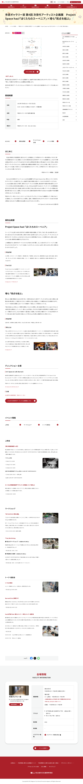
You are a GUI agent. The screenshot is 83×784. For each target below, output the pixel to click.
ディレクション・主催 (37, 141)
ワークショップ (27, 425)
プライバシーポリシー (66, 763)
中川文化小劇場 (66, 92)
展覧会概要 (22, 141)
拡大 (55, 1)
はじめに (7, 141)
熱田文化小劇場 (66, 85)
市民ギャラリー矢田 (67, 106)
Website (14, 281)
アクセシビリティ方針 (33, 766)
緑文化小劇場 (65, 78)
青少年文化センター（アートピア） (68, 42)
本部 (64, 120)
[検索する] (68, 2)
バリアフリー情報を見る (53, 735)
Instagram (7, 281)
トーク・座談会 (46, 425)
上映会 (7, 425)
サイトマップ (52, 766)
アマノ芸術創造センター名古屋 (68, 37)
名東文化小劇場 (66, 64)
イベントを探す (13, 26)
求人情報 (43, 766)
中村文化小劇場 (66, 46)
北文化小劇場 (65, 74)
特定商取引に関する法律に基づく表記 (48, 763)
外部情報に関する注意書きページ (27, 763)
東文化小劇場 (65, 81)
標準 (51, 1)
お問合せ (13, 763)
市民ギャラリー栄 (66, 102)
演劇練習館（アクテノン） (68, 109)
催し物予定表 (51, 701)
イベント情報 (50, 141)
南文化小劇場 (65, 50)
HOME (6, 26)
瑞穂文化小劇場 (66, 95)
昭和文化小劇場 (66, 99)
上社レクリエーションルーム (68, 67)
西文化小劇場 (65, 53)
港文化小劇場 (65, 57)
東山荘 (64, 113)
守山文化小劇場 (66, 71)
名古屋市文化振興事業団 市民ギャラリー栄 (14, 395)
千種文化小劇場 (66, 88)
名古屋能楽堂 (65, 116)
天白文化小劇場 (66, 60)
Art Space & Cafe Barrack (11, 386)
